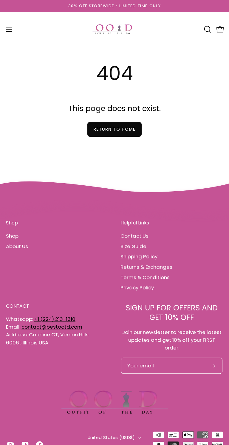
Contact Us (134, 235)
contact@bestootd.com (51, 326)
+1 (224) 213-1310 (54, 319)
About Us (17, 246)
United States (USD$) (111, 438)
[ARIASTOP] (114, 29)
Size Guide (133, 246)
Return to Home (114, 129)
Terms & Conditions (145, 277)
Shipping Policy (138, 256)
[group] (114, 6)
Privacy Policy (137, 287)
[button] (207, 29)
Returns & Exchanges (146, 266)
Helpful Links (134, 223)
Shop (12, 223)
